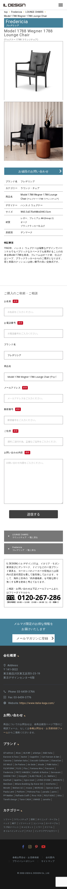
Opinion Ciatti (52, 788)
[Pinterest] (36, 846)
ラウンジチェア (21, 819)
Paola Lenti (8, 792)
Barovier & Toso (11, 757)
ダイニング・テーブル (47, 819)
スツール (49, 827)
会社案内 (50, 857)
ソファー (7, 819)
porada (46, 792)
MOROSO (39, 788)
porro (54, 792)
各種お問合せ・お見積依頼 (26, 857)
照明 (33, 819)
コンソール (38, 823)
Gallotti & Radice (40, 772)
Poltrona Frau (33, 792)
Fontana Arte (36, 768)
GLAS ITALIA (35, 776)
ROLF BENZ (49, 795)
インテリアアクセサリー (46, 831)
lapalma (18, 780)
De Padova (20, 764)
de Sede (32, 764)
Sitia (59, 795)
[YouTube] (43, 847)
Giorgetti (23, 776)
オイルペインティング (13, 831)
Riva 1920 (37, 795)
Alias (18, 753)
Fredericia (16, 12)
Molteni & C (18, 788)
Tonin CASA (25, 799)
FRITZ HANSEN (23, 772)
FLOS (18, 768)
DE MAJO (8, 764)
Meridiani (8, 784)
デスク (29, 831)
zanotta (46, 799)
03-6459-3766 (26, 691)
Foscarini (49, 768)
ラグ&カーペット (11, 827)
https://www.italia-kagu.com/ (37, 703)
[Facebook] (23, 846)
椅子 (14, 823)
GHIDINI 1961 (9, 776)
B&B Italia (48, 753)
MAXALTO (57, 780)
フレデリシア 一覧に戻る (24, 548)
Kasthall (7, 780)
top (6, 12)
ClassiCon (56, 761)
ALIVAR (26, 753)
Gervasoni (56, 772)
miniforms (51, 784)
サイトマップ (47, 861)
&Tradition (8, 753)
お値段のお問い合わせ (33, 171)
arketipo (37, 753)
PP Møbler (8, 795)
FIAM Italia (52, 764)
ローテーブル (52, 823)
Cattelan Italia (21, 761)
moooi (29, 788)
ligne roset (29, 780)
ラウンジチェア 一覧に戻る (25, 536)
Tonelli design (10, 799)
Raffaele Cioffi (22, 795)
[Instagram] (30, 846)
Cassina (7, 761)
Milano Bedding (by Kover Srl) (29, 784)
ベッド (6, 823)
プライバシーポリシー (23, 861)
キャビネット (27, 827)
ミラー (39, 827)
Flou (26, 768)
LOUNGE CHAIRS (35, 12)
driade (41, 764)
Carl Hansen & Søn (50, 757)
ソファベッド (25, 823)
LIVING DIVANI (44, 780)
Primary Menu (61, 5)
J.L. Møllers (49, 776)
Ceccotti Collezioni (39, 761)
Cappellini (34, 757)
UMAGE (36, 799)
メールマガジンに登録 (32, 638)
